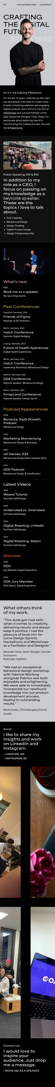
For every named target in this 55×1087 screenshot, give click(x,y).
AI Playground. (15, 127)
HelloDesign (9, 112)
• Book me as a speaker (21, 1071)
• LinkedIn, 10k (14, 754)
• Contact (45, 5)
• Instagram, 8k (15, 758)
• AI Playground (26, 5)
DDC (5, 116)
